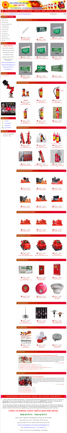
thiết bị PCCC (45, 406)
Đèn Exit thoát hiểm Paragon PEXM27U (57, 39)
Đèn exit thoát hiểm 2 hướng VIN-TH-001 (41, 78)
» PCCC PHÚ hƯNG (5, 75)
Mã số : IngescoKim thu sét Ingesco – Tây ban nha (25, 322)
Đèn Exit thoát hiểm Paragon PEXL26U (26, 58)
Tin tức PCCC (37, 11)
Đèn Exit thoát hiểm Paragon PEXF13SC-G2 (57, 59)
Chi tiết (28, 37)
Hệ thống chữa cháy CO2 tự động (26, 165)
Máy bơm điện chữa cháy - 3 (57, 231)
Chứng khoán (7, 125)
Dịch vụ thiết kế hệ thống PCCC (25, 387)
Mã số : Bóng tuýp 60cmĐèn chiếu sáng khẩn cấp (25, 39)
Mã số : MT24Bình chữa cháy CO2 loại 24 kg (25, 147)
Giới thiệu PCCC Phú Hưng (11, 11)
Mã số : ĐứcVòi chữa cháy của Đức (25, 347)
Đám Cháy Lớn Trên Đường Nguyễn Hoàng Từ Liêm (29, 369)
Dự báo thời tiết (8, 127)
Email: (3, 62)
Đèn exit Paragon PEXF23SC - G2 (57, 77)
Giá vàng (6, 121)
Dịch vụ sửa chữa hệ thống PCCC (26, 390)
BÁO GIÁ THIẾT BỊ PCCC (60, 11)
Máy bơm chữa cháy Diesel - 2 (41, 189)
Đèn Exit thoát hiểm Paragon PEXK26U (41, 58)
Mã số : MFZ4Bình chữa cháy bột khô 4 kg (57, 102)
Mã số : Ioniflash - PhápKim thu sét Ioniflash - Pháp (57, 322)
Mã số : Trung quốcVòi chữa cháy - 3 (57, 347)
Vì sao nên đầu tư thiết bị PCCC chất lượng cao (28, 364)
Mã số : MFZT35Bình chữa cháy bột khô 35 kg (25, 104)
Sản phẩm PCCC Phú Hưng (26, 11)
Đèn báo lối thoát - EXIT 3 (41, 40)
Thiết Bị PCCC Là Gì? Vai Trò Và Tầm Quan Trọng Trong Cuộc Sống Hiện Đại (33, 367)
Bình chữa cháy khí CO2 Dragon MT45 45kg (41, 166)
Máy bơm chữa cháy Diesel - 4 (25, 207)
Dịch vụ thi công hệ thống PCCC (25, 389)
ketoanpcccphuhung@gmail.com (8, 64)
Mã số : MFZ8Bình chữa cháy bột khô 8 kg (41, 102)
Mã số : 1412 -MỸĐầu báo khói (57, 298)
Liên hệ (43, 11)
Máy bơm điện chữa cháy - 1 (25, 231)
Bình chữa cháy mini (57, 122)
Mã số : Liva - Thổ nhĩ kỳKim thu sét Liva (41, 322)
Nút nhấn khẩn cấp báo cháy (41, 297)
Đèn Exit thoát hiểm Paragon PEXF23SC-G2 (25, 78)
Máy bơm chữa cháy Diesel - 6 (57, 207)
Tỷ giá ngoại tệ (8, 123)
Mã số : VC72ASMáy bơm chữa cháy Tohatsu (57, 255)
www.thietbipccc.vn (8, 69)
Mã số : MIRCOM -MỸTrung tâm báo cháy (41, 279)
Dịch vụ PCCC (50, 11)
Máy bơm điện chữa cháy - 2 (41, 231)
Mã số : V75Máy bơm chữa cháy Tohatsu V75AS (41, 255)
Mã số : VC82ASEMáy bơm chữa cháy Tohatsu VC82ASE (26, 255)
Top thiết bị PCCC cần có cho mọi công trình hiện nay (29, 366)
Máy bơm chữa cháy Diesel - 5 (41, 207)
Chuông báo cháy (25, 297)
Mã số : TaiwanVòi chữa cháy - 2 (41, 347)
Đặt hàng (24, 37)
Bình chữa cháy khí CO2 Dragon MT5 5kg (57, 166)
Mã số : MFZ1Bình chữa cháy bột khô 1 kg (41, 123)
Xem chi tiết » (61, 362)
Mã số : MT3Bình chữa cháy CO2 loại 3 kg (57, 147)
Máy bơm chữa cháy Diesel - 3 (57, 189)
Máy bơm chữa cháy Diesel (25, 189)
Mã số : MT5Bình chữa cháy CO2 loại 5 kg (41, 147)
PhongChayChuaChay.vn (8, 67)
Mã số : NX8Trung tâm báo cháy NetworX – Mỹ (25, 279)
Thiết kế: (44, 430)
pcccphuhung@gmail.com (9, 62)
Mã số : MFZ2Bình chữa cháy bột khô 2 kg (26, 123)
